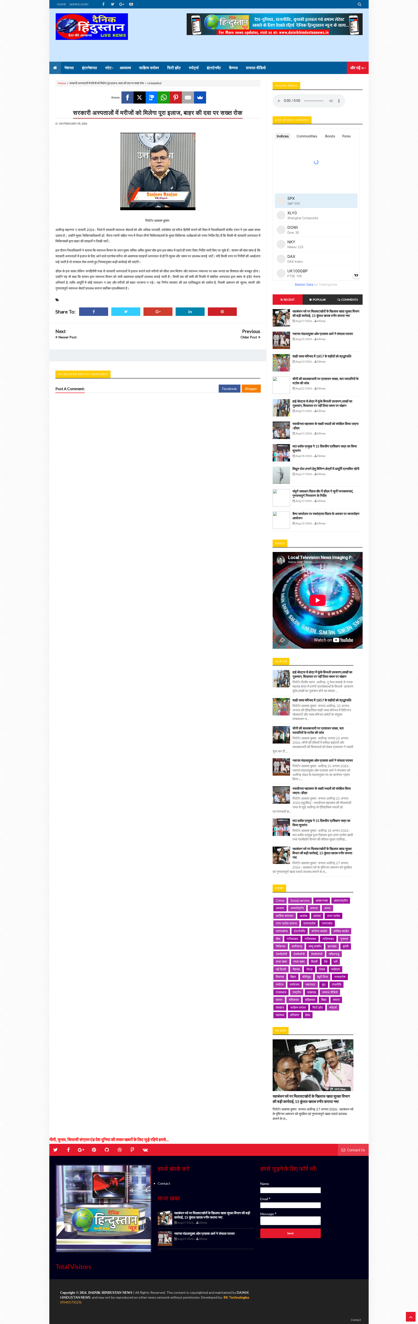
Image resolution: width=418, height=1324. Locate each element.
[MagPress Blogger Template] (91, 35)
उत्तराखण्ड (282, 931)
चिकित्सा (280, 946)
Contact (164, 1183)
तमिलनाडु (334, 954)
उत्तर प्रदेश (333, 916)
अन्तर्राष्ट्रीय (297, 908)
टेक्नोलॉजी (299, 954)
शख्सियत (294, 1000)
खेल (278, 939)
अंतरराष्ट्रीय (341, 900)
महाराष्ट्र (310, 984)
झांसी (346, 946)
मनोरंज (280, 984)
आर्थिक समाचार (284, 916)
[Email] (188, 97)
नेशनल (296, 969)
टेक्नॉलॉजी (281, 954)
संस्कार (280, 1007)
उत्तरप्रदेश (309, 923)
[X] (140, 97)
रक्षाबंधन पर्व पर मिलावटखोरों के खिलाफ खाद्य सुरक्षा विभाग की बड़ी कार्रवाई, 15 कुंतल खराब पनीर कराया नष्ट (325, 313)
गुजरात (344, 939)
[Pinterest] (176, 97)
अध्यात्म (280, 908)
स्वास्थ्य (280, 1015)
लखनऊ (311, 992)
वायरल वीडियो (330, 992)
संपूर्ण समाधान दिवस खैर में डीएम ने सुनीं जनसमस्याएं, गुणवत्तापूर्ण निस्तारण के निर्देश (322, 493)
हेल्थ (307, 1015)
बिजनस (280, 977)
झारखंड (332, 946)
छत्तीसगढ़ (297, 946)
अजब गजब (322, 900)
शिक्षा (324, 1000)
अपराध (314, 908)
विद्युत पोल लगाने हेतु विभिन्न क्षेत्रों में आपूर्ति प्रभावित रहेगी (325, 469)
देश (326, 961)
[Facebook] (127, 97)
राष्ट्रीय (296, 992)
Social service (300, 900)
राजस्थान (281, 992)
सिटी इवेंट (317, 1007)
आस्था (317, 916)
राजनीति (336, 984)
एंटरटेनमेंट (299, 931)
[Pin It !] (222, 312)
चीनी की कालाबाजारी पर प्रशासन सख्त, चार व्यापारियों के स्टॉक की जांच (318, 730)
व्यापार (279, 1000)
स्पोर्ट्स (333, 1007)
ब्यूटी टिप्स (322, 977)
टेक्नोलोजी (316, 954)
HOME (61, 4)
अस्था (327, 908)
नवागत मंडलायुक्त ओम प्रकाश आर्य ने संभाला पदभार (322, 334)
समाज (336, 1000)
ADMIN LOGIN (78, 4)
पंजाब (322, 969)
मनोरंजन (294, 984)
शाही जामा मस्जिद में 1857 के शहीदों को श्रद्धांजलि (321, 356)
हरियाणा (294, 1015)
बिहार (293, 977)
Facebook (229, 389)
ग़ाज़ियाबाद (328, 939)
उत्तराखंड (327, 923)
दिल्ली (314, 961)
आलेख (303, 916)
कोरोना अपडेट (319, 931)
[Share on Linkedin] (190, 312)
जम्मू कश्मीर (314, 946)
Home (62, 83)
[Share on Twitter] (125, 312)
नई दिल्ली (281, 969)
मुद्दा (324, 984)
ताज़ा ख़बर (299, 961)
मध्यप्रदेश (339, 977)
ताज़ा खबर (281, 961)
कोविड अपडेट (341, 931)
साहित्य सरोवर (298, 1007)
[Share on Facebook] (93, 312)
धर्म (335, 961)
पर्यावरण (335, 969)
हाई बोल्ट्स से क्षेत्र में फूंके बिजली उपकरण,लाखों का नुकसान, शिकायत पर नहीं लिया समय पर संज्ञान (322, 403)
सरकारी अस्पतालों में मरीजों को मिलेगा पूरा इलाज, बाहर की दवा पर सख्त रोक (158, 112)
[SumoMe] (200, 97)
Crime (280, 900)
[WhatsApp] (164, 97)
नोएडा (309, 969)
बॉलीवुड (306, 977)
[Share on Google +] (157, 312)
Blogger (251, 389)
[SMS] (152, 97)
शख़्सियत (310, 1000)
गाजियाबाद (292, 939)
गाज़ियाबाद (310, 939)
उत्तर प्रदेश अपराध (286, 923)
